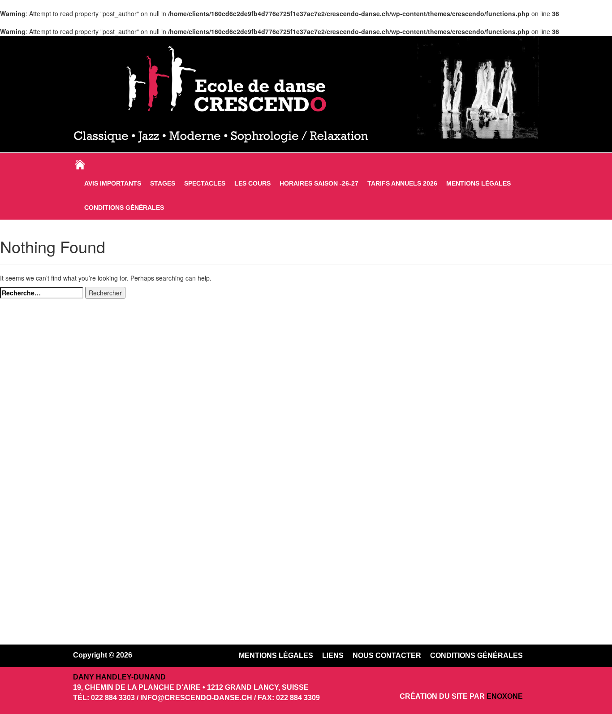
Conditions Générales (124, 207)
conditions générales (476, 655)
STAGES (162, 183)
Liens (333, 655)
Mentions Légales (478, 183)
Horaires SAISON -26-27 (319, 183)
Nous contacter (387, 655)
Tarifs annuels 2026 (402, 183)
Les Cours (252, 183)
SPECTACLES (204, 183)
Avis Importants (112, 183)
